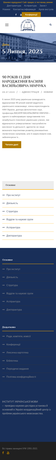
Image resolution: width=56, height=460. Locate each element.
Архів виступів (46, 9)
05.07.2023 (8, 92)
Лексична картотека (17, 352)
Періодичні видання (17, 369)
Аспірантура (30, 5)
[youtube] (21, 15)
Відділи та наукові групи (19, 219)
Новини (6, 9)
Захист (43, 5)
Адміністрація (30, 92)
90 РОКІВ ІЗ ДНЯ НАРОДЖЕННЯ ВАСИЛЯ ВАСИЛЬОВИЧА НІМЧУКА (24, 81)
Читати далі (11, 144)
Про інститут (13, 195)
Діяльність (12, 203)
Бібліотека (12, 360)
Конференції (31, 15)
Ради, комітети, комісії (18, 336)
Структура (12, 211)
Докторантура (14, 5)
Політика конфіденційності (21, 377)
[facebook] (15, 15)
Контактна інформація (24, 9)
